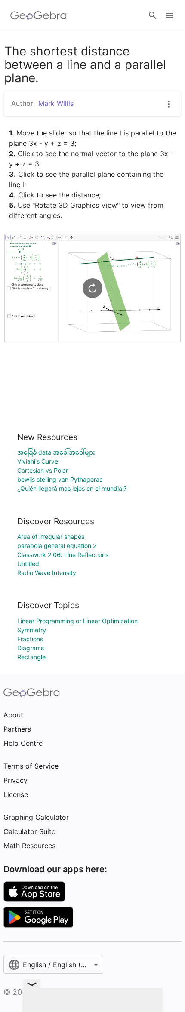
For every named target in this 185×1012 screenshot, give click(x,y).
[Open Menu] (169, 15)
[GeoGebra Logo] (38, 15)
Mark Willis (56, 103)
